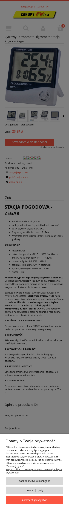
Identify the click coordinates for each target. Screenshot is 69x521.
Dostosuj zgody (34, 490)
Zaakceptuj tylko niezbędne (34, 480)
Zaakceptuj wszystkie (34, 499)
